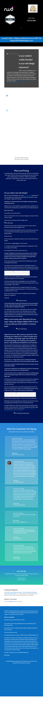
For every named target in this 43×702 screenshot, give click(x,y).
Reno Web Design (27, 195)
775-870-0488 (31, 20)
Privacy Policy (10, 625)
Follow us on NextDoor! (9, 617)
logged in (12, 601)
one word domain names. (11, 632)
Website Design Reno (23, 652)
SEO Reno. (20, 623)
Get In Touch (21, 579)
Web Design (22, 611)
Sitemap (16, 623)
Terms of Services (8, 629)
